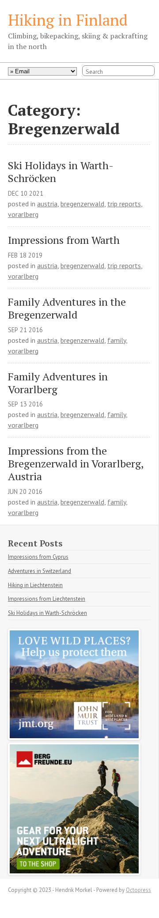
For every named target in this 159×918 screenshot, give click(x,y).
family (116, 340)
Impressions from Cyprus (38, 557)
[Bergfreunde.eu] (74, 872)
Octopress (138, 890)
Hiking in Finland (68, 19)
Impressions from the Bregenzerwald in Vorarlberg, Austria (77, 463)
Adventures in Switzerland (39, 571)
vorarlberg (23, 214)
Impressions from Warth (64, 240)
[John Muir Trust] (74, 737)
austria (47, 203)
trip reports (124, 203)
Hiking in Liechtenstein (35, 585)
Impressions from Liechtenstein (46, 599)
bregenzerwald (82, 203)
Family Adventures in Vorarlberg (59, 383)
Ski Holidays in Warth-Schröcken (61, 172)
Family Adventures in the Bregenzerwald (68, 308)
